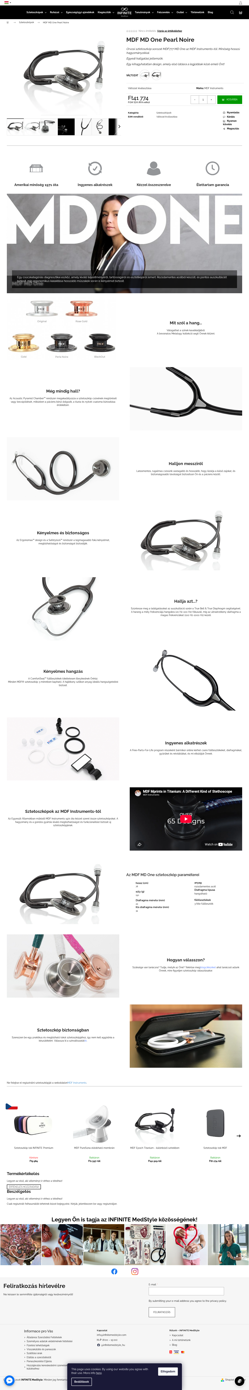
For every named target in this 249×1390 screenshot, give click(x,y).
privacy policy (218, 1300)
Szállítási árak (34, 1353)
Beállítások (81, 1381)
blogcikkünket (208, 967)
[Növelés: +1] (211, 100)
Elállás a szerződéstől (39, 1357)
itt (86, 1040)
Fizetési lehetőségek (38, 1345)
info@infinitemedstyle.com (111, 1335)
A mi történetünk (181, 1340)
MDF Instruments (213, 88)
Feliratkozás (161, 1312)
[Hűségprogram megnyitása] (239, 1381)
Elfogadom (168, 1371)
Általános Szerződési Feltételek (44, 1337)
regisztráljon (110, 1203)
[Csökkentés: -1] (195, 100)
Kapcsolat (177, 1335)
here (99, 1373)
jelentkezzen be (87, 1203)
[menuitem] (36, 12)
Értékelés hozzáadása (24, 1187)
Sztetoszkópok (163, 112)
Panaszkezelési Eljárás (39, 1361)
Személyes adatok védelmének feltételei (49, 1341)
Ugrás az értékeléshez (169, 31)
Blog (174, 1344)
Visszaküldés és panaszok (41, 1349)
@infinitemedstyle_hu (113, 1345)
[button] (9, 1380)
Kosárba (232, 99)
